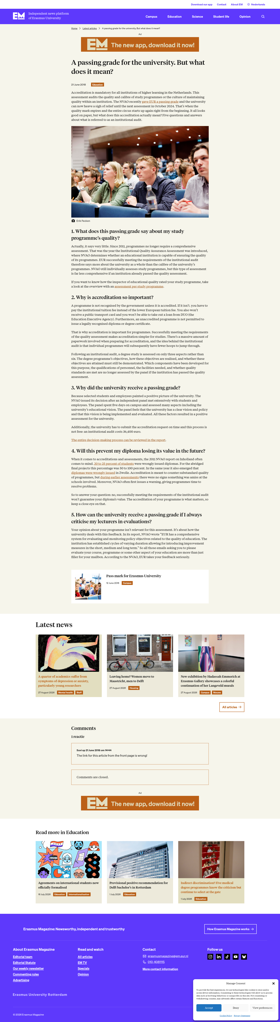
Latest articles (90, 28)
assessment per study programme (139, 286)
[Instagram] (210, 957)
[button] (273, 983)
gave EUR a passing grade (160, 102)
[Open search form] (263, 16)
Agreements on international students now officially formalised (68, 885)
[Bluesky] (244, 957)
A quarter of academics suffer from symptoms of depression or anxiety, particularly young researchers (63, 681)
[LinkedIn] (219, 957)
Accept (209, 1007)
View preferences (262, 1007)
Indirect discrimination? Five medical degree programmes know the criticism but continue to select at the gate (211, 887)
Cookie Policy (226, 1015)
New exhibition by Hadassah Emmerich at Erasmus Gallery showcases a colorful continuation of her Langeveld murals (210, 681)
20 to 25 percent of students (114, 464)
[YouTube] (236, 957)
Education (97, 84)
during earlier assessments (119, 477)
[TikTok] (227, 957)
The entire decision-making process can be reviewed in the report (118, 440)
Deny (236, 1007)
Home (74, 28)
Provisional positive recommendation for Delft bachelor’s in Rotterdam (139, 885)
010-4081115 (156, 962)
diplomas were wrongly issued (93, 473)
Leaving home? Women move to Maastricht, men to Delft (132, 679)
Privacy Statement (242, 1015)
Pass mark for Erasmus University (133, 576)
